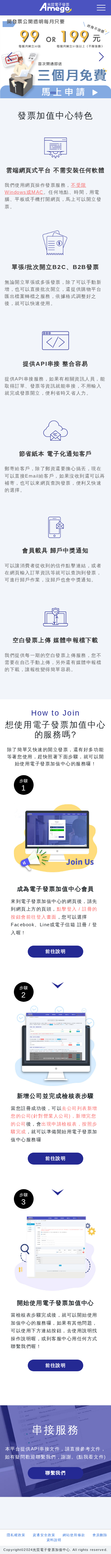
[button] (101, 57)
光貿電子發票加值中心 (55, 7)
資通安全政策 (44, 1535)
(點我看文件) (91, 1456)
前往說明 (55, 951)
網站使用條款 (74, 1535)
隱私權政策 (16, 1535)
